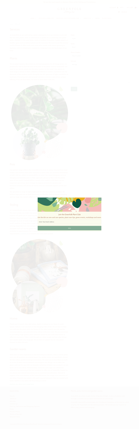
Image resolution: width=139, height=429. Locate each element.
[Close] (99, 199)
